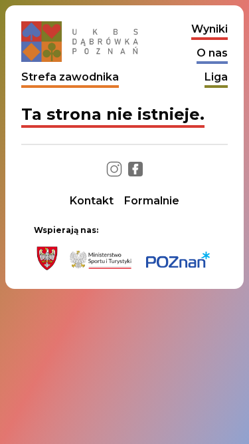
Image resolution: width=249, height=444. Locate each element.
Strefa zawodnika (70, 77)
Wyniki (209, 29)
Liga (216, 77)
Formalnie (151, 200)
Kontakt (92, 200)
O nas (212, 53)
